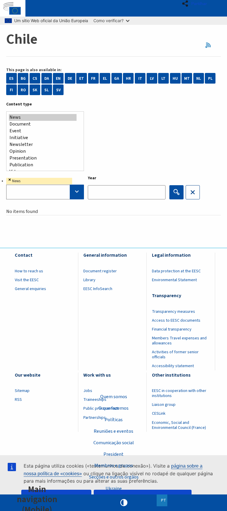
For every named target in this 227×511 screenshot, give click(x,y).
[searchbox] (45, 192)
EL (105, 78)
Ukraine (114, 488)
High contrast (124, 503)
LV (152, 78)
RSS (210, 45)
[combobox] (45, 188)
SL (46, 90)
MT (187, 78)
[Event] (43, 131)
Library (89, 280)
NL (198, 78)
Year (92, 178)
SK (35, 90)
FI (11, 90)
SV (58, 90)
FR (93, 78)
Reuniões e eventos (113, 431)
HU (175, 78)
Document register (100, 271)
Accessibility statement (173, 366)
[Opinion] (43, 151)
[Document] (43, 124)
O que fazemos (113, 408)
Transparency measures (173, 312)
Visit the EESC (27, 280)
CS (35, 78)
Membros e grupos (113, 465)
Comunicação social (113, 442)
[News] (43, 117)
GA (116, 78)
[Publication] (43, 165)
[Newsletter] (43, 144)
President (113, 454)
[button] (196, 3)
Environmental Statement (174, 280)
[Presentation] (43, 158)
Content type (19, 104)
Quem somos (113, 396)
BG (23, 78)
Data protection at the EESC (176, 271)
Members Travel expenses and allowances (179, 340)
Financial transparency (172, 329)
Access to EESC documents (176, 320)
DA (46, 78)
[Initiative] (43, 137)
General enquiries (30, 289)
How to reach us (29, 271)
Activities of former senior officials (175, 354)
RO (23, 90)
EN (58, 78)
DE (70, 78)
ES (11, 78)
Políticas (114, 419)
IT (140, 78)
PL (210, 78)
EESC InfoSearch (97, 289)
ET (81, 78)
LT (163, 78)
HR (128, 78)
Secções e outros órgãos (114, 477)
